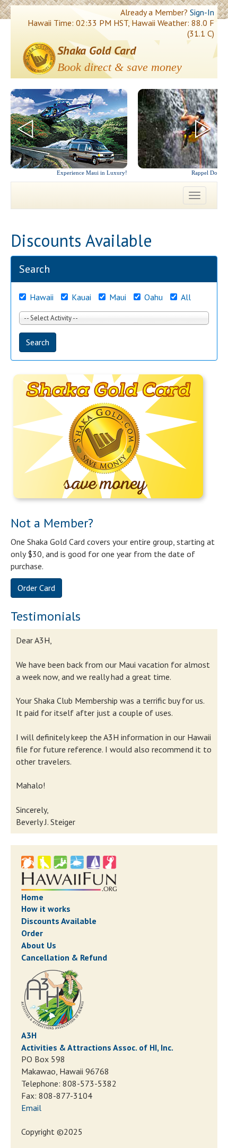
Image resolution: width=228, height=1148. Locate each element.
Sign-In (202, 12)
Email (31, 1107)
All (186, 297)
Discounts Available (59, 921)
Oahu (153, 297)
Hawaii (42, 297)
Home (32, 897)
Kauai (81, 297)
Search (37, 342)
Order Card (36, 587)
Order (32, 933)
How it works (46, 908)
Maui (117, 297)
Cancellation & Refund (64, 957)
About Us (38, 945)
